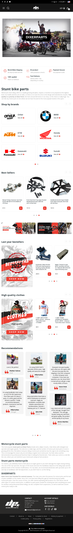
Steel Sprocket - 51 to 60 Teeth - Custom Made (62, 265)
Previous (66, 103)
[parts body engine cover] (54, 228)
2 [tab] (37, 164)
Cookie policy (25, 518)
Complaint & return (41, 516)
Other (20, 115)
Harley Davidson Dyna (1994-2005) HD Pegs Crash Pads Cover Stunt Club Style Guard (12, 201)
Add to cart (21, 208)
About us (21, 516)
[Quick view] (12, 187)
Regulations (48, 518)
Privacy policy (37, 518)
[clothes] (17, 319)
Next (70, 103)
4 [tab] (56, 281)
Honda (57, 133)
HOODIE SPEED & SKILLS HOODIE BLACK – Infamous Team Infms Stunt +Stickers (62, 319)
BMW (56, 115)
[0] (68, 8)
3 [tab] (39, 215)
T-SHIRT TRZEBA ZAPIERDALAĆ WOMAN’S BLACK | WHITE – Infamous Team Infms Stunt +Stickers (42, 320)
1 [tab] (35, 164)
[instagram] (5, 2)
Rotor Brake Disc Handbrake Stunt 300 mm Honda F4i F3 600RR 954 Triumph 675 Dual (36, 201)
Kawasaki (22, 151)
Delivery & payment (57, 516)
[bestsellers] (17, 266)
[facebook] (2, 2)
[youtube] (10, 2)
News (29, 516)
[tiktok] (7, 2)
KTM (20, 133)
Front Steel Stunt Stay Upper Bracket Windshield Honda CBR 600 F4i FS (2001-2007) (60, 201)
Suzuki (57, 151)
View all (20, 118)
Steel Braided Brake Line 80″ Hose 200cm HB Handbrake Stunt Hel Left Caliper (43, 266)
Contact (12, 516)
